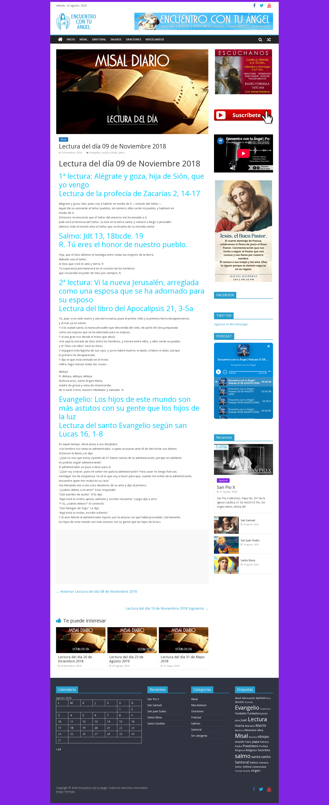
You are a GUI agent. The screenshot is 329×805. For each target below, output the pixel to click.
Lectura (105, 152)
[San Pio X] (243, 446)
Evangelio (95, 152)
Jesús (264, 713)
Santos (254, 762)
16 (132, 721)
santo (266, 756)
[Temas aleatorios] (269, 39)
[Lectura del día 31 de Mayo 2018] (183, 629)
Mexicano (250, 730)
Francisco (265, 708)
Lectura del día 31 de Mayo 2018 (182, 659)
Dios (268, 698)
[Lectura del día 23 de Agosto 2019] (132, 629)
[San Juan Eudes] (226, 538)
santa (255, 756)
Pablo (248, 742)
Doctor (239, 702)
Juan (244, 720)
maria (239, 725)
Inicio (71, 39)
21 (108, 728)
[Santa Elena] (226, 558)
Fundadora (254, 713)
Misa (260, 730)
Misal (83, 39)
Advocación (248, 698)
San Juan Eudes (250, 540)
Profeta (263, 746)
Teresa (238, 770)
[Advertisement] (132, 556)
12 (83, 721)
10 (59, 721)
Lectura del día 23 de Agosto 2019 (126, 659)
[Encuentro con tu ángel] (60, 39)
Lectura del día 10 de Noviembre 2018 (167, 608)
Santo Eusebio (156, 723)
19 (83, 728)
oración (239, 742)
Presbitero (250, 746)
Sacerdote (264, 750)
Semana (263, 762)
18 (71, 728)
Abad (238, 698)
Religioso (251, 750)
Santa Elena (248, 560)
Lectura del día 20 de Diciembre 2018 (75, 659)
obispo (263, 736)
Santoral (99, 39)
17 (59, 728)
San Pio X (226, 487)
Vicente (246, 771)
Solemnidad (259, 766)
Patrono (264, 742)
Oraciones (133, 39)
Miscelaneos (155, 39)
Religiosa (240, 750)
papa (255, 742)
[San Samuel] (226, 518)
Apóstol (260, 698)
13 (96, 721)
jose (237, 720)
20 (96, 728)
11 (71, 721)
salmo (121, 152)
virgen (255, 770)
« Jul (58, 749)
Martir (261, 725)
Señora (247, 766)
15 (120, 721)
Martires (239, 730)
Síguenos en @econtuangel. (231, 324)
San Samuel (248, 520)
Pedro (238, 746)
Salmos (116, 39)
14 (108, 721)
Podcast (196, 717)
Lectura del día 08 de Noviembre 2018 (96, 591)
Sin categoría (199, 735)
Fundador (241, 713)
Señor (238, 766)
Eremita (249, 702)
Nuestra (253, 737)
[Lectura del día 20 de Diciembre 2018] (80, 629)
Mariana (250, 726)
